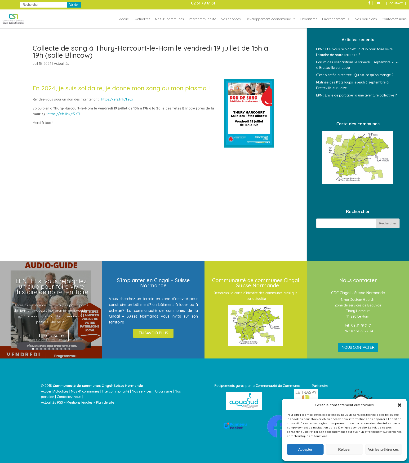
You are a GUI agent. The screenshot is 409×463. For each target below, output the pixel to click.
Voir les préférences (383, 449)
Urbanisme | (164, 391)
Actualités (142, 19)
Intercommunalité (202, 19)
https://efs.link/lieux (117, 99)
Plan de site (105, 402)
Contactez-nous (394, 19)
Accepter (305, 449)
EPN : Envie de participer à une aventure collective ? (356, 95)
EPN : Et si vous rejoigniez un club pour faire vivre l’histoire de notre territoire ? (51, 289)
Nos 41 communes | (86, 391)
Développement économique (268, 19)
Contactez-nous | (70, 397)
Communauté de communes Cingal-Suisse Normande (98, 386)
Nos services (231, 19)
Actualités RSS (52, 402)
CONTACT (396, 3)
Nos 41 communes (169, 19)
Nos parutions (366, 19)
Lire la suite (51, 335)
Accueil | (47, 391)
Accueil (124, 19)
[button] (399, 405)
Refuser (344, 449)
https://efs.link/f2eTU (64, 114)
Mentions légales (80, 402)
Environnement (333, 19)
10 (69, 349)
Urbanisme (308, 19)
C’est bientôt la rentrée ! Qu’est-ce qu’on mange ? (354, 75)
